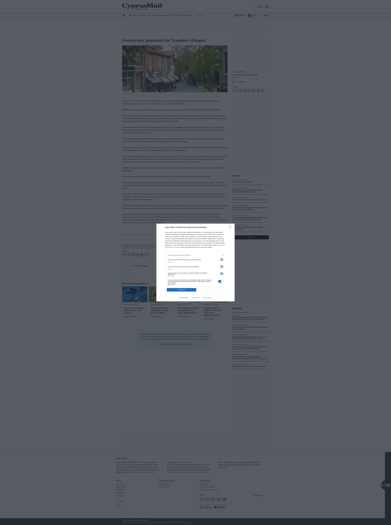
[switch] (220, 259)
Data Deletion (184, 297)
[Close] (231, 227)
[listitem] (195, 255)
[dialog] (195, 262)
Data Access (195, 297)
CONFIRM (181, 290)
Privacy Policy (207, 297)
